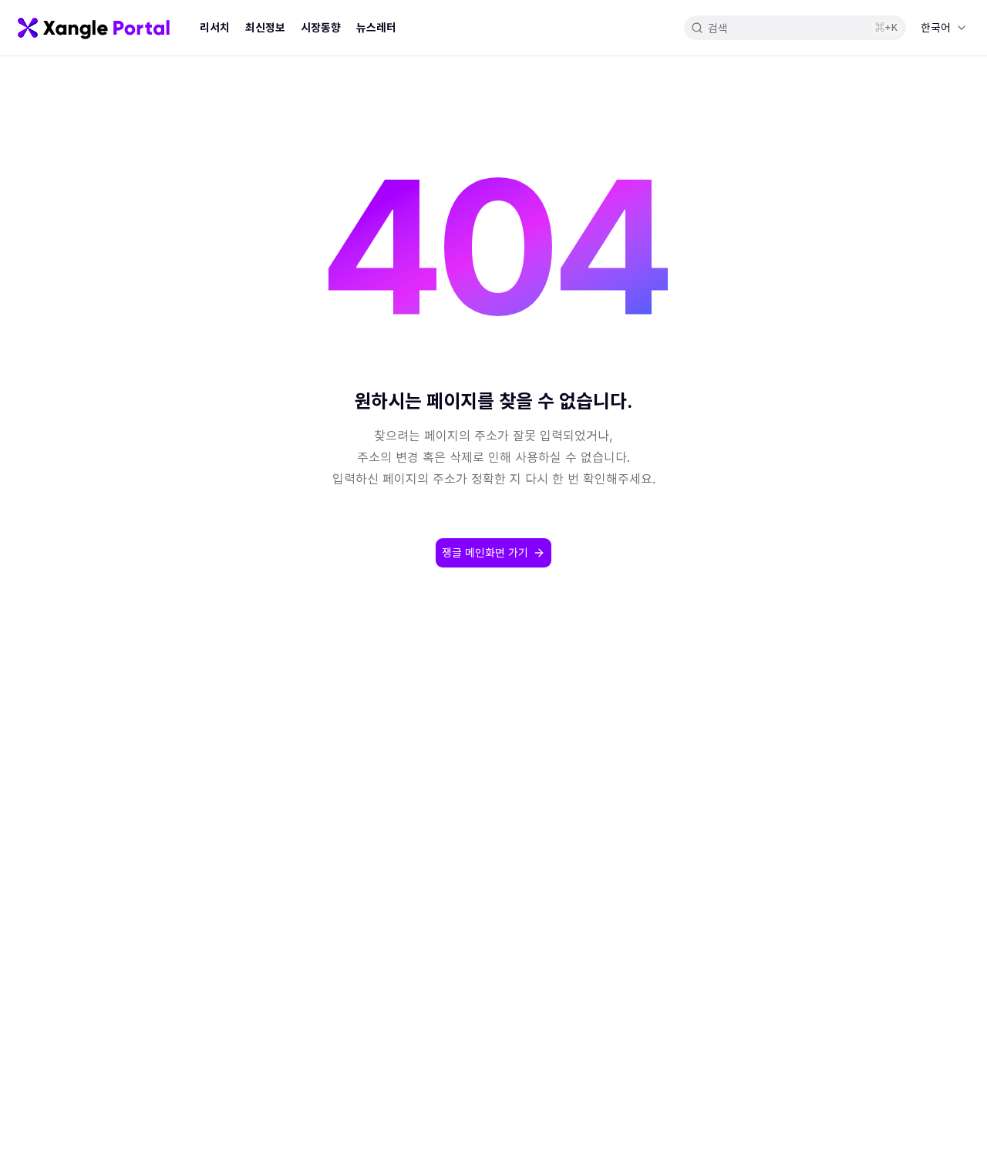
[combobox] (943, 27)
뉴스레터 (376, 27)
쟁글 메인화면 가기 (485, 552)
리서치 (215, 27)
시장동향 (321, 27)
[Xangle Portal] (93, 27)
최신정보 (265, 27)
